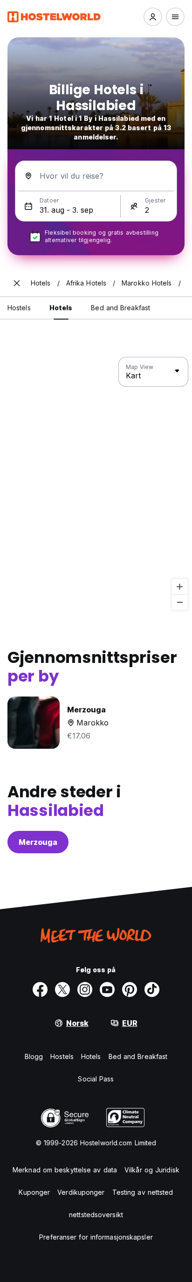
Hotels (91, 1056)
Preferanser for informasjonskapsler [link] (96, 1237)
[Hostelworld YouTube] (107, 989)
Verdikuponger (80, 1192)
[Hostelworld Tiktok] (151, 989)
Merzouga (38, 842)
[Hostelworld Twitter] (62, 989)
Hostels (62, 1056)
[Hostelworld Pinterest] (129, 989)
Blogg (34, 1056)
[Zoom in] (179, 586)
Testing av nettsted (142, 1192)
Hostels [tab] (19, 308)
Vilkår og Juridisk (151, 1170)
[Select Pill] (153, 16)
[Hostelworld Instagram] (84, 989)
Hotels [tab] (61, 308)
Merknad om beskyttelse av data (65, 1170)
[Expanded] (17, 283)
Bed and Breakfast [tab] (120, 308)
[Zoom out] (179, 602)
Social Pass (96, 1079)
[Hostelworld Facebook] (40, 989)
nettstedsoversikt (96, 1215)
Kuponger (34, 1192)
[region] (96, 483)
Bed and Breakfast (138, 1056)
